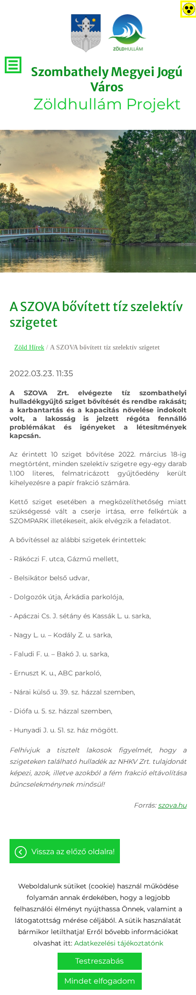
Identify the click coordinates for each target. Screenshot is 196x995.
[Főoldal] (109, 33)
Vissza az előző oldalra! (73, 851)
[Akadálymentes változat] (187, 7)
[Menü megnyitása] (13, 65)
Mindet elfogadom (99, 980)
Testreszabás (99, 961)
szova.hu (172, 805)
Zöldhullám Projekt (107, 88)
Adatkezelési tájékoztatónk (118, 943)
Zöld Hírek (29, 347)
